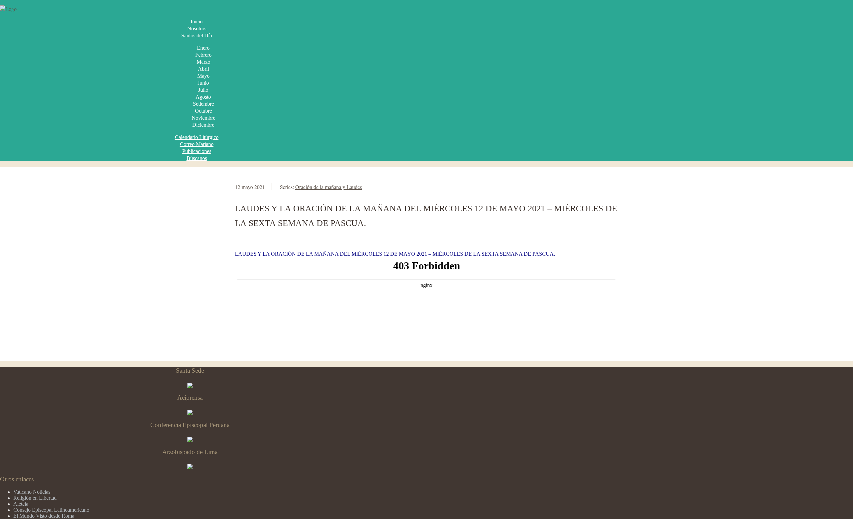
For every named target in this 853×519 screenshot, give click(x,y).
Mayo (203, 76)
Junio (203, 83)
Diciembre (203, 125)
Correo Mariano (197, 144)
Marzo (203, 62)
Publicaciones (196, 151)
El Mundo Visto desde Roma (43, 516)
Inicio (197, 21)
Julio (203, 90)
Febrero (203, 55)
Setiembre (203, 104)
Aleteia (20, 504)
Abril (203, 69)
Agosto (203, 97)
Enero (203, 48)
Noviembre (203, 118)
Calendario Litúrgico (197, 137)
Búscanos (197, 158)
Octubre (203, 111)
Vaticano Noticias (31, 492)
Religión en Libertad (35, 498)
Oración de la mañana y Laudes (328, 186)
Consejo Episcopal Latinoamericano (51, 510)
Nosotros (196, 28)
